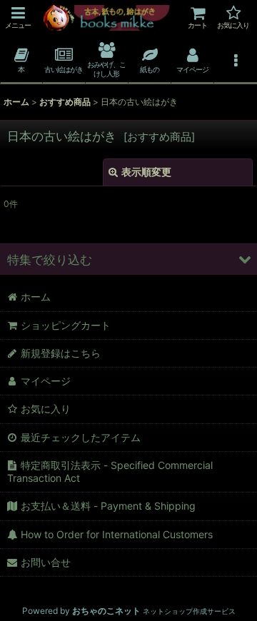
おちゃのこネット (106, 610)
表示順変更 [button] (146, 172)
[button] (18, 17)
